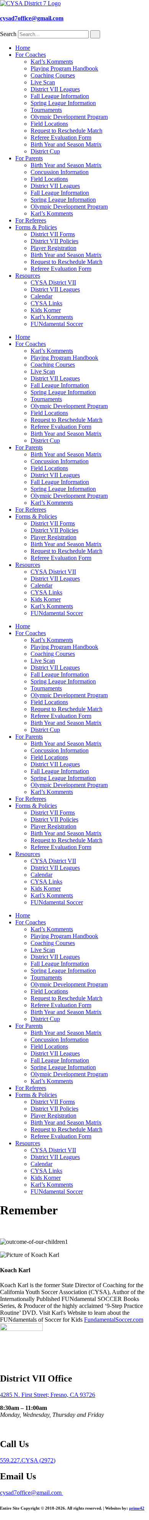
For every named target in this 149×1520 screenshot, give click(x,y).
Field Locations (49, 123)
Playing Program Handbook (64, 68)
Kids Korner (46, 310)
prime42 (136, 1508)
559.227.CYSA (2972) (27, 1460)
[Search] (95, 34)
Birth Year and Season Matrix (66, 144)
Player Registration (53, 248)
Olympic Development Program (69, 117)
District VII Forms (53, 234)
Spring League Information (63, 103)
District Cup (45, 151)
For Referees (30, 220)
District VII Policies (54, 241)
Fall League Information (60, 96)
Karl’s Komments (52, 61)
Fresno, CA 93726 (72, 1395)
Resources (27, 275)
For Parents (29, 158)
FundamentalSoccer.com (113, 1319)
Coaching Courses (53, 75)
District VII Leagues (55, 89)
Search (8, 34)
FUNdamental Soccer (57, 324)
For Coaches (30, 54)
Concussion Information (60, 172)
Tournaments (46, 110)
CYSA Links (46, 303)
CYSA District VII (53, 282)
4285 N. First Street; (25, 1395)
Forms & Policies (36, 227)
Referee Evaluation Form (61, 137)
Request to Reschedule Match (66, 130)
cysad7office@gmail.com (31, 18)
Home (22, 47)
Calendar (41, 296)
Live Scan (43, 82)
